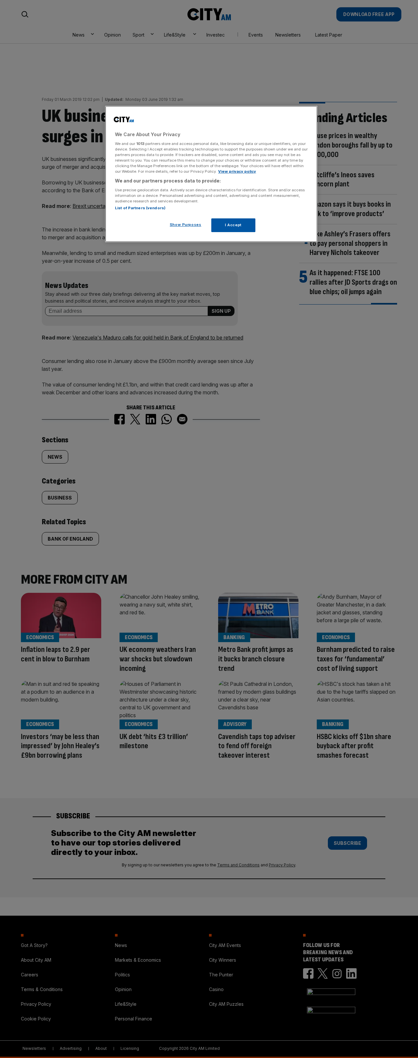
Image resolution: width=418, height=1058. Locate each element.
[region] (211, 174)
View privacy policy (237, 171)
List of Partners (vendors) (140, 208)
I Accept (233, 225)
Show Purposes (185, 224)
